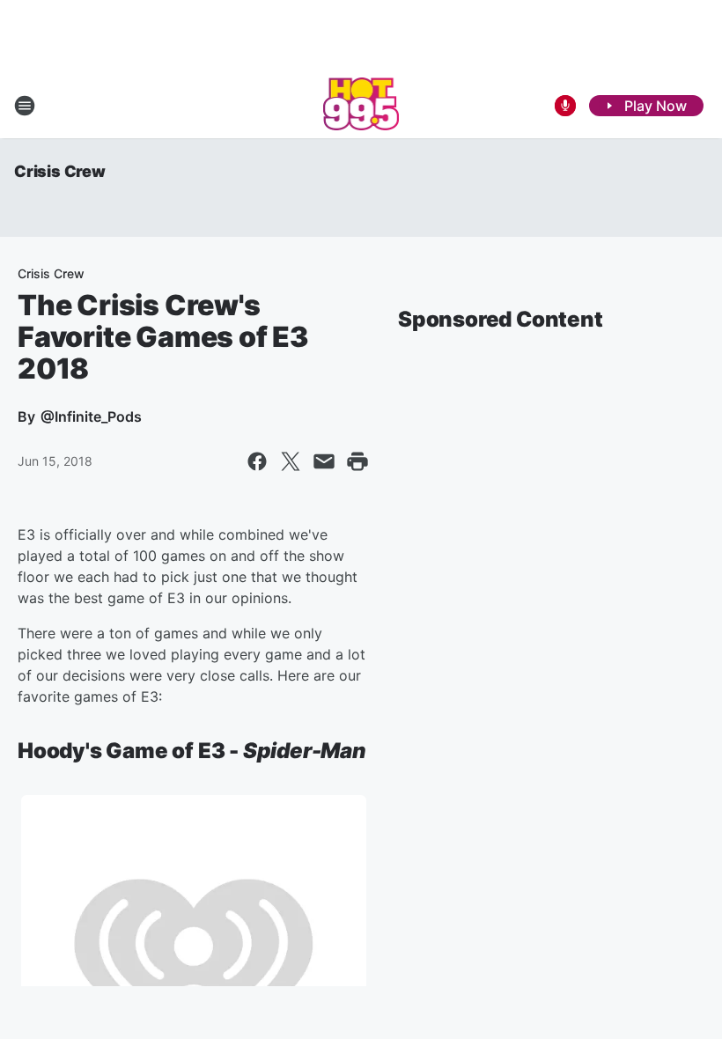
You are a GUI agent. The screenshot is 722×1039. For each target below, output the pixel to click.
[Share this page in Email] (324, 461)
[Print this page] (357, 461)
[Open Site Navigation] (24, 105)
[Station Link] (361, 105)
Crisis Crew (60, 171)
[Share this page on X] (290, 461)
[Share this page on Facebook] (257, 461)
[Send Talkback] (565, 105)
